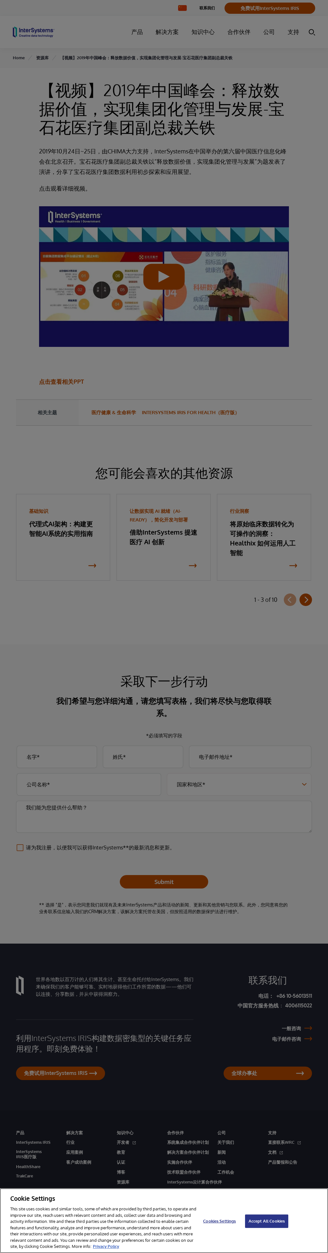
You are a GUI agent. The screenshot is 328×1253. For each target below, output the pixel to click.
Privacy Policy (106, 1246)
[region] (164, 1220)
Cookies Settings (219, 1221)
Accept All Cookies (267, 1221)
